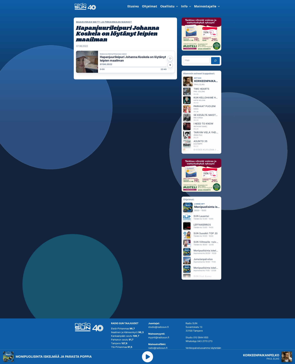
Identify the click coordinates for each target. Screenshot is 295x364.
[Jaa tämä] (170, 65)
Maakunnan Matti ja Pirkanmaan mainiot (104, 22)
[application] (176, 6)
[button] (169, 6)
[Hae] (215, 60)
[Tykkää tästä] (170, 58)
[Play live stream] (147, 357)
